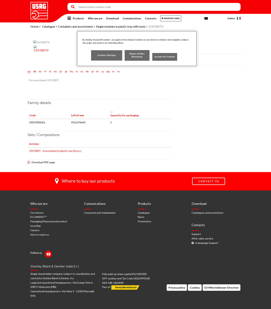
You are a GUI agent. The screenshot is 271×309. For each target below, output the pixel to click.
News (141, 216)
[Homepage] (39, 9)
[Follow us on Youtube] (49, 254)
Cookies (195, 287)
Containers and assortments (75, 26)
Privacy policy (176, 287)
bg (108, 71)
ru (82, 71)
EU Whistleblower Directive (221, 287)
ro (118, 71)
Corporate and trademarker (100, 212)
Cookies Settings (107, 55)
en (29, 71)
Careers (34, 230)
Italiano (231, 18)
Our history (37, 212)
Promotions (144, 221)
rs (113, 71)
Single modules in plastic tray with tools (120, 26)
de (87, 71)
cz (102, 71)
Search (73, 7)
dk (34, 71)
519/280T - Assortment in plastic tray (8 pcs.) (55, 150)
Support (196, 234)
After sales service (202, 238)
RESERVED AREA (172, 18)
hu (71, 71)
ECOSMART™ (38, 216)
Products (78, 18)
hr (97, 71)
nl (50, 71)
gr (66, 71)
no (55, 71)
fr (45, 71)
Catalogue (48, 26)
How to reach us (39, 234)
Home (34, 26)
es (40, 71)
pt (61, 71)
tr (77, 71)
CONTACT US (208, 181)
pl (92, 71)
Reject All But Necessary (137, 55)
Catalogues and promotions (207, 212)
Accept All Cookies (164, 57)
